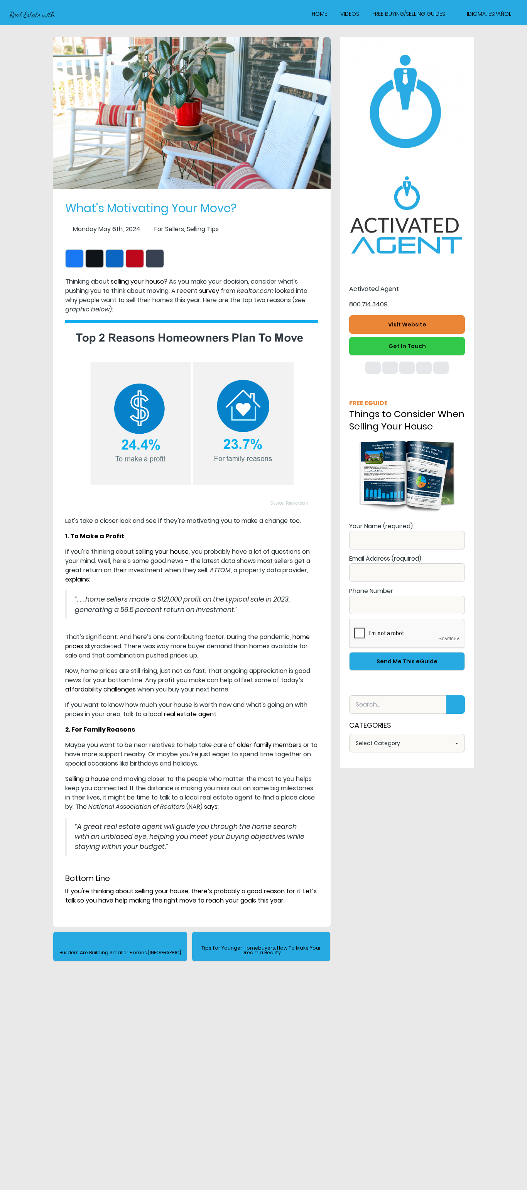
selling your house (137, 281)
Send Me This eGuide (407, 661)
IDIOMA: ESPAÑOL (489, 14)
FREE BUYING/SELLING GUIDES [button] (408, 14)
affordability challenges (100, 689)
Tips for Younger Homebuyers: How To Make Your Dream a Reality (261, 950)
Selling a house (87, 778)
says (211, 806)
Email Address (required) (385, 558)
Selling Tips (203, 229)
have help (113, 900)
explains (77, 579)
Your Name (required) (381, 526)
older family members (269, 744)
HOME (319, 14)
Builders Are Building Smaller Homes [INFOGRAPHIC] (120, 952)
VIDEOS (349, 14)
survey (209, 290)
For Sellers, (169, 229)
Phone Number (371, 591)
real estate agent (190, 714)
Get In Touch (407, 346)
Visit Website (407, 324)
